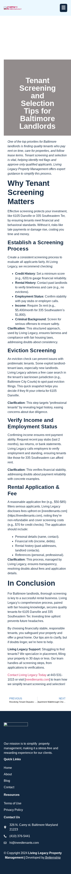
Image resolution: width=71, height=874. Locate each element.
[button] (63, 8)
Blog (7, 780)
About (8, 774)
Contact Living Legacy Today (27, 675)
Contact (9, 787)
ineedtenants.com (37, 679)
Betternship (53, 857)
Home (8, 767)
